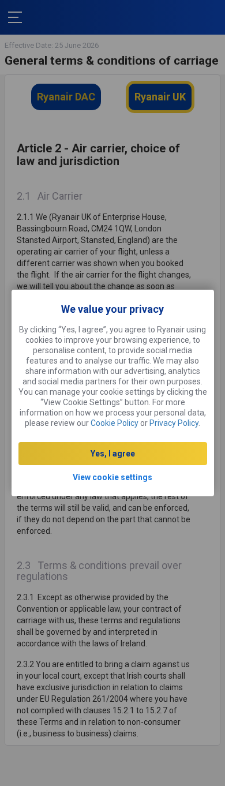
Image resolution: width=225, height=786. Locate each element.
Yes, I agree (113, 453)
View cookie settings (112, 477)
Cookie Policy (114, 423)
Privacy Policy (173, 423)
